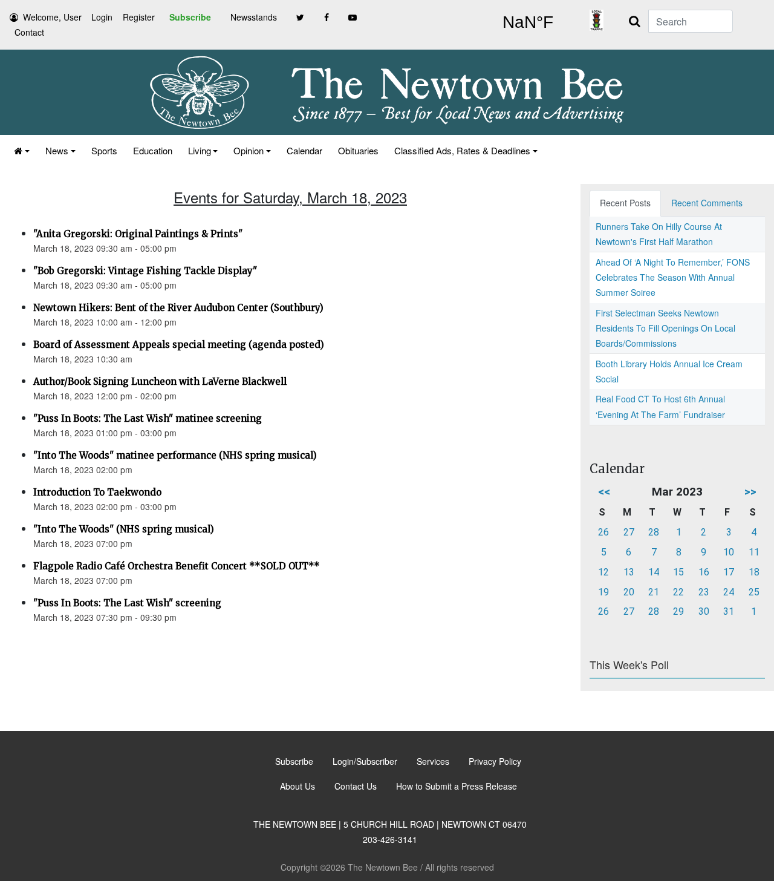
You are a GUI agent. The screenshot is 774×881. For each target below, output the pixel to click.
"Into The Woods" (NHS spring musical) (123, 529)
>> (750, 492)
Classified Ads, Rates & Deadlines (462, 150)
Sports (104, 150)
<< (604, 492)
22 (678, 592)
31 (728, 611)
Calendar (304, 150)
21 (653, 592)
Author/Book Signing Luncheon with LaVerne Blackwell (160, 381)
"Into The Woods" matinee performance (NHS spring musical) (175, 455)
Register (139, 17)
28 (653, 532)
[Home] (21, 150)
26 (603, 532)
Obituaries (358, 150)
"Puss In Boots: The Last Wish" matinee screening (147, 418)
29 (678, 611)
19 (603, 592)
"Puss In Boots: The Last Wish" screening (127, 603)
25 (754, 592)
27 (628, 532)
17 (728, 572)
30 (703, 611)
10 (728, 552)
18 (754, 572)
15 (678, 572)
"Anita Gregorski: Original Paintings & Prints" (137, 234)
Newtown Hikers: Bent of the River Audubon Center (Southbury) (178, 307)
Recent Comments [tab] (707, 203)
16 (703, 572)
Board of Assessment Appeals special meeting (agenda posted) (178, 344)
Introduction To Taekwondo (97, 492)
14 (653, 572)
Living (199, 150)
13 (628, 572)
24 (728, 592)
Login (101, 17)
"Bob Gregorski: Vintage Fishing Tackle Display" (145, 271)
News (56, 150)
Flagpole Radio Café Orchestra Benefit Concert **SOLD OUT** (176, 566)
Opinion (248, 150)
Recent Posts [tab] (625, 203)
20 (628, 592)
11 (754, 552)
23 (703, 592)
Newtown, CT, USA (527, 22)
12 (603, 572)
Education (152, 150)
